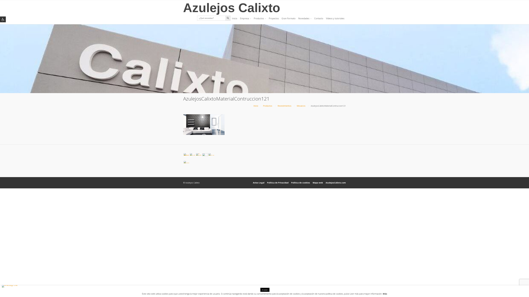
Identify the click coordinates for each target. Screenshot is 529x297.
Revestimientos (284, 106)
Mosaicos (301, 106)
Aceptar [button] (265, 290)
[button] (3, 19)
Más (385, 293)
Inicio (255, 106)
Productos (267, 106)
